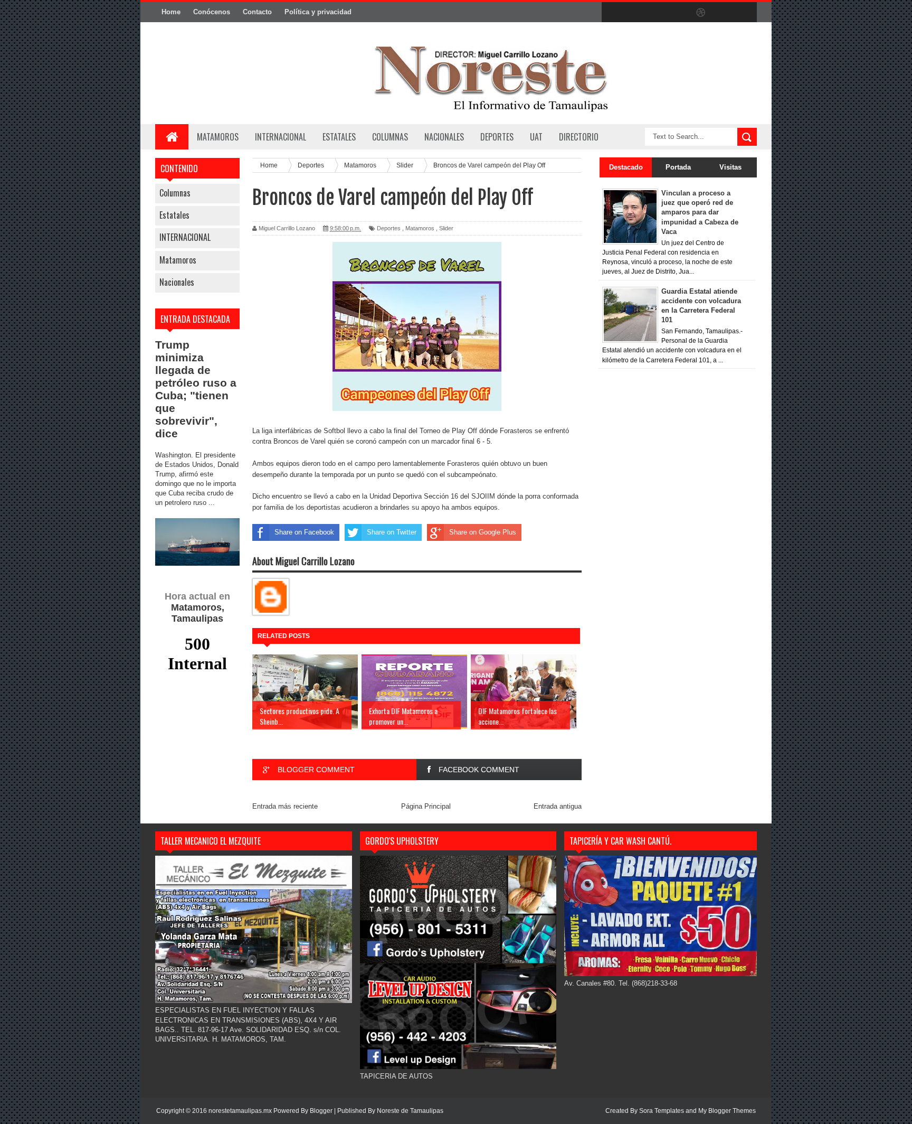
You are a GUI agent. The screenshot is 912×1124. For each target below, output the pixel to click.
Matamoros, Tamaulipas (197, 607)
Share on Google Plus (482, 532)
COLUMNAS (390, 136)
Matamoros (218, 136)
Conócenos (211, 12)
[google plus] (745, 12)
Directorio (578, 136)
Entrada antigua (558, 806)
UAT (536, 136)
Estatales (174, 215)
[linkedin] (723, 12)
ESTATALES (339, 136)
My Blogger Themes (727, 1110)
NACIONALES (444, 136)
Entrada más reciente (285, 806)
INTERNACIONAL (280, 136)
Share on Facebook (304, 532)
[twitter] (634, 12)
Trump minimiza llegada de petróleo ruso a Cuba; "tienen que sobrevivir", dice (195, 389)
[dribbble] (700, 12)
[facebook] (612, 12)
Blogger (321, 1110)
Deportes (389, 228)
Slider (446, 228)
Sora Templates (661, 1110)
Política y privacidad (318, 12)
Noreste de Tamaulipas (410, 1110)
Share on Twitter (391, 532)
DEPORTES (497, 136)
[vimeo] (656, 12)
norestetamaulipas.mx (240, 1110)
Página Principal (426, 806)
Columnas (175, 192)
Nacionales (176, 282)
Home (171, 12)
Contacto (257, 12)
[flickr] (678, 12)
